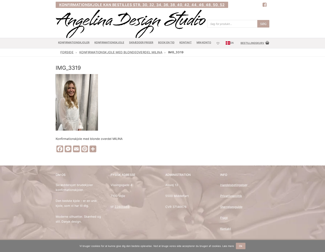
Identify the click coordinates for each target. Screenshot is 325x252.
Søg (263, 24)
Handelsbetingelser (234, 185)
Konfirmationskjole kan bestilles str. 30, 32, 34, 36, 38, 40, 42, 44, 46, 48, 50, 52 (142, 5)
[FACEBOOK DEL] (264, 5)
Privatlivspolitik (231, 196)
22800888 (122, 207)
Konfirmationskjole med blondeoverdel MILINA (120, 52)
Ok (240, 245)
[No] (320, 246)
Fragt (224, 218)
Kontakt (225, 229)
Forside (67, 52)
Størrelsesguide (231, 207)
